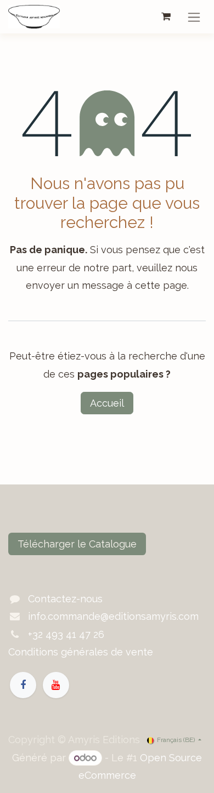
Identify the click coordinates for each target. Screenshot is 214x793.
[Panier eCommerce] (166, 16)
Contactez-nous (65, 598)
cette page (161, 285)
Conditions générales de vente (80, 652)
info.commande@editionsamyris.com (113, 616)
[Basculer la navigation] (194, 16)
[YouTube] (56, 685)
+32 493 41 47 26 (66, 634)
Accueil (107, 403)
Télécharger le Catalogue (77, 544)
